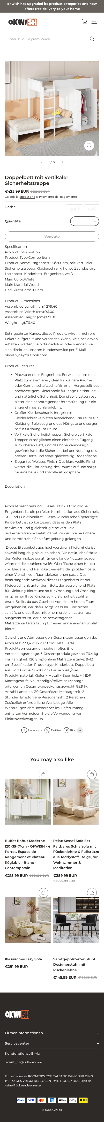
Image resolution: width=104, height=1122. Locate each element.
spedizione (27, 196)
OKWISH (57, 1110)
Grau (92, 209)
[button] (94, 22)
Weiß (74, 209)
